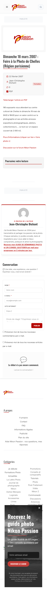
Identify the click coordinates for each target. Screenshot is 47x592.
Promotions (35, 469)
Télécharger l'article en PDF (15, 100)
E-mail (8, 296)
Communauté (34, 495)
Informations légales (23, 429)
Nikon (13, 488)
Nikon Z (35, 491)
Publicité (23, 433)
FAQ (23, 425)
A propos (23, 417)
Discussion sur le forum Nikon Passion (19, 148)
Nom (7, 285)
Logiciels (14, 495)
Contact (23, 421)
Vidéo (35, 488)
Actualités (12, 476)
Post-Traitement (35, 485)
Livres (13, 501)
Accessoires (13, 498)
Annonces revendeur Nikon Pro (35, 504)
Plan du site (23, 437)
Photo (35, 482)
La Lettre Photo (13, 479)
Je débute (12, 469)
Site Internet (10, 306)
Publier (37, 325)
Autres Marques (13, 492)
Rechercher (40, 7)
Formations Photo (13, 472)
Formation (37, 84)
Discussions (35, 498)
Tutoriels (34, 478)
